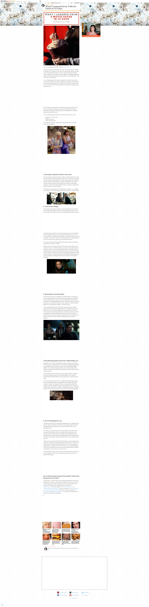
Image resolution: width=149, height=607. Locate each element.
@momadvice (86, 592)
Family (46, 4)
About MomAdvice (63, 592)
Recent (25, 1)
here (49, 549)
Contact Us (86, 595)
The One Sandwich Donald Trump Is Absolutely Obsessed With (66, 543)
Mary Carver (67, 67)
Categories (18, 1)
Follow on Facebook (63, 595)
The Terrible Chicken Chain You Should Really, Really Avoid (75, 542)
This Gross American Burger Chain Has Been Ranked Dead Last (56, 543)
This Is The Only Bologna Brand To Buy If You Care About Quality (56, 531)
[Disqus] (74, 573)
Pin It (43, 495)
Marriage (51, 4)
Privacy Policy (74, 598)
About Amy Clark (75, 592)
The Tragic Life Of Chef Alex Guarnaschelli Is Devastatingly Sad (75, 531)
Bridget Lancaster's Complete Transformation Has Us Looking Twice (47, 531)
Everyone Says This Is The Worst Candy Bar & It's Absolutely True (66, 531)
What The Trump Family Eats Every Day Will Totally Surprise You (46, 543)
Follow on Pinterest (75, 595)
